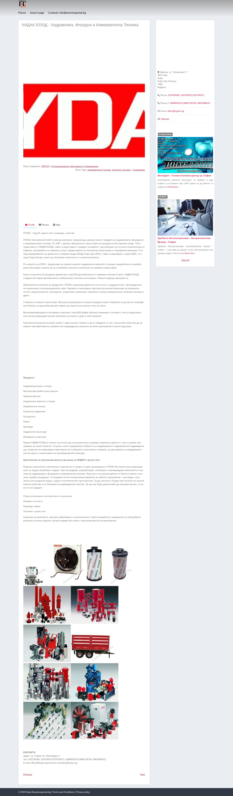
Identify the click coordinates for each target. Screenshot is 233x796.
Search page (37, 12)
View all (185, 260)
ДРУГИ (45, 166)
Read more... (173, 187)
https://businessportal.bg (38, 792)
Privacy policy (83, 792)
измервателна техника (99, 170)
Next (142, 774)
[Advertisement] (84, 55)
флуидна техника (121, 170)
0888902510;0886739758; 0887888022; (190, 103)
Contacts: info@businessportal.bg (67, 12)
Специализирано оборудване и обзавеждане (74, 166)
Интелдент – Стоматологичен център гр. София (184, 175)
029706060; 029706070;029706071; (186, 95)
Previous (27, 774)
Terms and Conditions (63, 792)
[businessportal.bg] (22, 7)
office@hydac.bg (175, 111)
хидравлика (139, 170)
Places (22, 12)
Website (165, 119)
